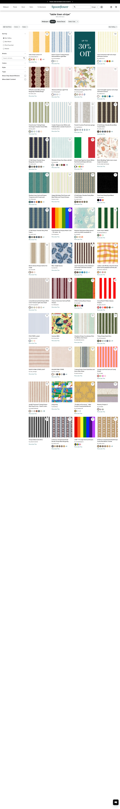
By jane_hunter (55, 199)
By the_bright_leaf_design (103, 164)
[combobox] (94, 7)
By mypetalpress (78, 127)
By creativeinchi (101, 58)
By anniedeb (77, 303)
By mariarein (77, 234)
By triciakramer (55, 234)
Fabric (31, 7)
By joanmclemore (78, 373)
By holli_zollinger (33, 371)
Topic (14, 72)
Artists (14, 54)
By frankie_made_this (102, 269)
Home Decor (61, 21)
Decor (23, 7)
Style (14, 67)
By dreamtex (55, 267)
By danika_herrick (56, 128)
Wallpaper (6, 7)
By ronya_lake (55, 162)
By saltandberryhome (79, 340)
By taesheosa (55, 406)
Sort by (14, 34)
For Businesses (42, 7)
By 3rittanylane (32, 199)
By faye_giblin (32, 128)
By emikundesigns (56, 58)
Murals (15, 7)
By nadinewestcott (33, 338)
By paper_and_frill (101, 304)
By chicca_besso (55, 338)
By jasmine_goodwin (33, 304)
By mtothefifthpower (79, 164)
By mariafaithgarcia (78, 441)
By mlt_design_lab (78, 408)
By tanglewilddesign (33, 408)
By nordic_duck (32, 93)
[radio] (3, 38)
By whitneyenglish (56, 91)
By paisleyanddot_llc (33, 56)
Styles (25, 27)
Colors (17, 27)
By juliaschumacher (33, 441)
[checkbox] (25, 76)
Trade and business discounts (60, 2)
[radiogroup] (14, 43)
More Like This (33, 62)
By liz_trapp (100, 373)
